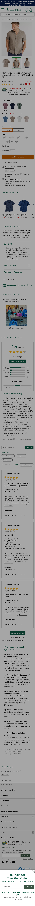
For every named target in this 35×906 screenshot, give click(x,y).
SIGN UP (29, 887)
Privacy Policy (17, 899)
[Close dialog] (33, 871)
